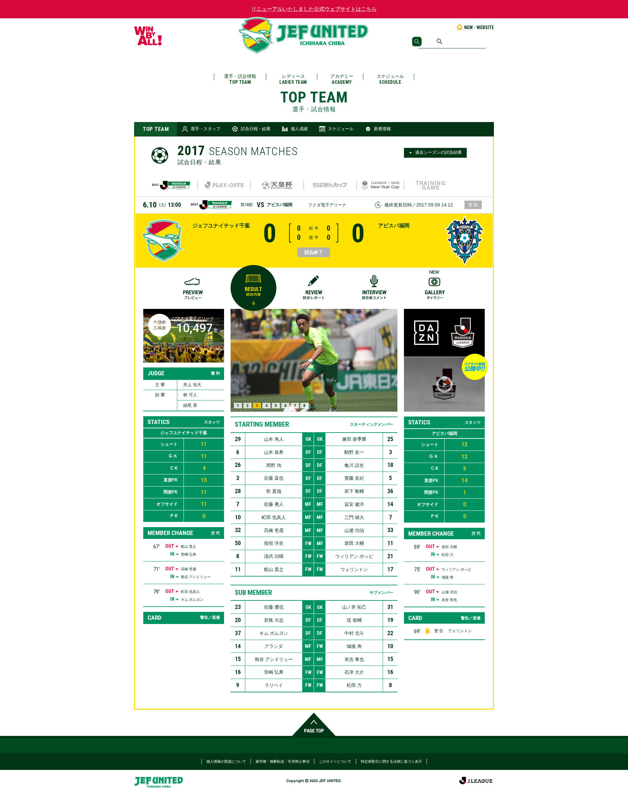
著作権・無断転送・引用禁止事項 (282, 761)
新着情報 (382, 128)
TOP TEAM (156, 129)
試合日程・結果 (255, 128)
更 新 (473, 204)
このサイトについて (335, 761)
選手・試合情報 (240, 79)
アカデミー (341, 79)
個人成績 (299, 128)
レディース (293, 79)
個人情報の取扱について (226, 761)
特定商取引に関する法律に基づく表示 (391, 761)
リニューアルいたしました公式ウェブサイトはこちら (314, 9)
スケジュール (390, 79)
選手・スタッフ (205, 128)
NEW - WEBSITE (479, 27)
